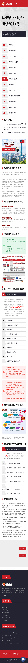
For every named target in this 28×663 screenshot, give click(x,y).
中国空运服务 (12, 50)
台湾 (5, 127)
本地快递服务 (12, 113)
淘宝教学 (19, 129)
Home (4, 33)
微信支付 (19, 127)
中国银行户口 (11, 124)
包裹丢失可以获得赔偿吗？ (15, 477)
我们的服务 (11, 33)
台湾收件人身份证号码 (13, 361)
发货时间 (9, 356)
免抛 (17, 125)
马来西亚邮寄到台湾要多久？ (15, 481)
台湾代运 (12, 127)
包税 (20, 124)
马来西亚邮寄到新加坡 (14, 96)
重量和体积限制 (11, 352)
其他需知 (9, 347)
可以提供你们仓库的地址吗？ (15, 472)
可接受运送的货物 (12, 334)
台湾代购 (8, 127)
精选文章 (5, 615)
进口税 (18, 132)
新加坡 (9, 129)
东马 (7, 124)
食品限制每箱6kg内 (12, 325)
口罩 (2, 127)
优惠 (15, 124)
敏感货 (6, 130)
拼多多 (22, 127)
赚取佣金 (15, 132)
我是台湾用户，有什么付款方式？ (11, 490)
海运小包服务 (12, 67)
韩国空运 (11, 84)
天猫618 (15, 127)
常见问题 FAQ (6, 617)
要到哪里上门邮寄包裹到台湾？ (16, 468)
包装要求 (9, 329)
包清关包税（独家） (13, 294)
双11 (23, 124)
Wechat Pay (4, 124)
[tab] (14, 294)
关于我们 (5, 607)
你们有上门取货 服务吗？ (14, 463)
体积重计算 (10, 320)
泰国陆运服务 (12, 107)
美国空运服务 (12, 101)
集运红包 (4, 135)
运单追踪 (5, 620)
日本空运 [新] (12, 90)
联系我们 (5, 610)
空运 (12, 132)
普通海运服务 (12, 73)
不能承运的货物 (11, 338)
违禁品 (21, 132)
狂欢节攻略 (6, 132)
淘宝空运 (22, 129)
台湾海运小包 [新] (13, 62)
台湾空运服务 (12, 56)
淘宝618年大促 (14, 129)
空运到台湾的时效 (12, 343)
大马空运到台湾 (13, 79)
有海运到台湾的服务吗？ (14, 449)
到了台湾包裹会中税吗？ (14, 493)
